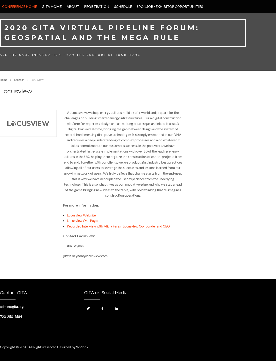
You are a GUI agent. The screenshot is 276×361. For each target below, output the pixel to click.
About (73, 6)
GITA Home (52, 6)
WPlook (82, 347)
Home (3, 79)
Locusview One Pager (83, 220)
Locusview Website (81, 215)
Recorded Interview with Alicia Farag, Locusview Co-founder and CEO (118, 226)
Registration (96, 6)
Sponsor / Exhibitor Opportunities (170, 6)
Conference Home (19, 6)
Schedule (123, 6)
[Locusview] (28, 123)
